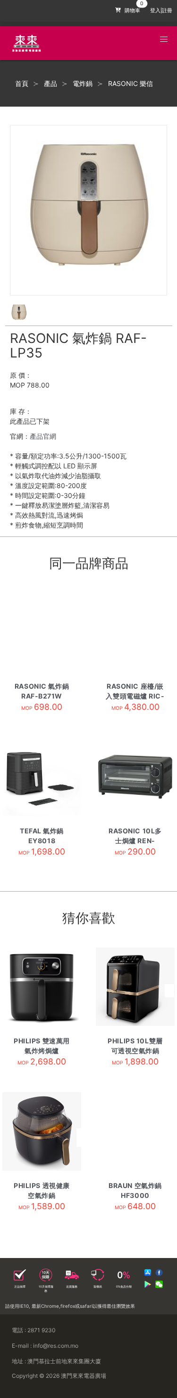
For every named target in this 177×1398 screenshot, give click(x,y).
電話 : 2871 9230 (34, 1330)
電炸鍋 (83, 83)
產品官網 (43, 436)
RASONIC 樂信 (130, 83)
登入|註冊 (161, 11)
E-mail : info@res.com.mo (45, 1345)
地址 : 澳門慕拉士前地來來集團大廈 (56, 1361)
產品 (50, 83)
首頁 (21, 83)
